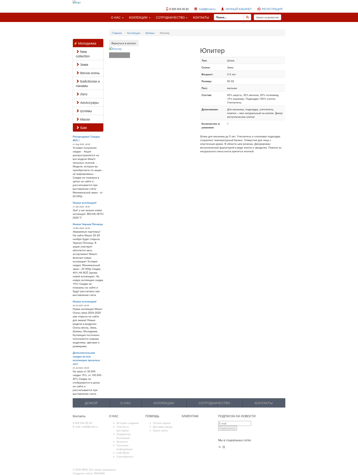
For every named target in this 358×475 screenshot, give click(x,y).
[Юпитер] (115, 48)
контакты (201, 17)
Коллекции (133, 33)
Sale (83, 127)
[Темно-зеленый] (119, 55)
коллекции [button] (138, 17)
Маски (84, 119)
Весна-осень (89, 72)
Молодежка (87, 43)
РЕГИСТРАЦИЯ (272, 9)
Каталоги (122, 441)
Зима (83, 64)
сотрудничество (214, 402)
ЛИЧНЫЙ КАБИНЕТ (239, 9)
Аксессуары (89, 102)
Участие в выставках (123, 428)
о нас (125, 402)
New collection (83, 53)
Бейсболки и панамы (88, 83)
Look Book (123, 453)
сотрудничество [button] (171, 17)
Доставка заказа (162, 426)
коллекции (164, 402)
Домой (91, 402)
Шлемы (85, 110)
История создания (128, 423)
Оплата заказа (162, 423)
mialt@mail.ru (207, 9)
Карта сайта (160, 430)
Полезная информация (125, 447)
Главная (117, 33)
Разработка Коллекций (124, 436)
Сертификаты (125, 456)
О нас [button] (116, 17)
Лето (83, 93)
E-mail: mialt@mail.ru (85, 426)
